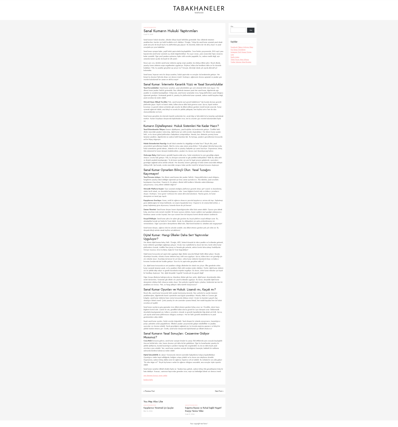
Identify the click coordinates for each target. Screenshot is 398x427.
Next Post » (219, 391)
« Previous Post (149, 391)
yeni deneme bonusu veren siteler (155, 375)
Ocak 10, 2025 (148, 34)
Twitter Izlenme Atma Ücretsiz (241, 62)
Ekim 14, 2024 (148, 411)
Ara (232, 26)
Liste (232, 54)
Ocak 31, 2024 (189, 414)
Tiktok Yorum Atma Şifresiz (240, 59)
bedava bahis (148, 380)
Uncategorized (150, 27)
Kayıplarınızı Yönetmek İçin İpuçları (159, 407)
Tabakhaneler (199, 8)
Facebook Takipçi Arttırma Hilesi (242, 47)
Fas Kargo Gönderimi (238, 49)
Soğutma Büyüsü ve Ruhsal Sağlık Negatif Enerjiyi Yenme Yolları (203, 409)
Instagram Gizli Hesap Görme (241, 52)
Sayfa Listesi (235, 57)
